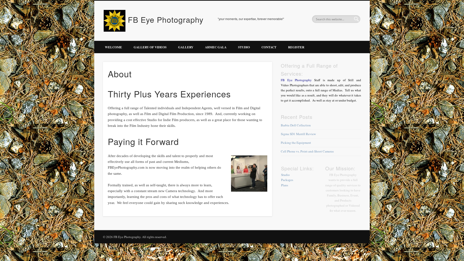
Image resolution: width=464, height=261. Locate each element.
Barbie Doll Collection (296, 125)
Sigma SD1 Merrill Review (298, 134)
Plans (284, 185)
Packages (287, 180)
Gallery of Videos (150, 47)
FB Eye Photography (165, 19)
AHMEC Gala (215, 47)
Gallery (185, 47)
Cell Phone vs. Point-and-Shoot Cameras (307, 151)
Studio (244, 47)
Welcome (113, 47)
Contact (268, 47)
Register (296, 47)
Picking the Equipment (296, 142)
